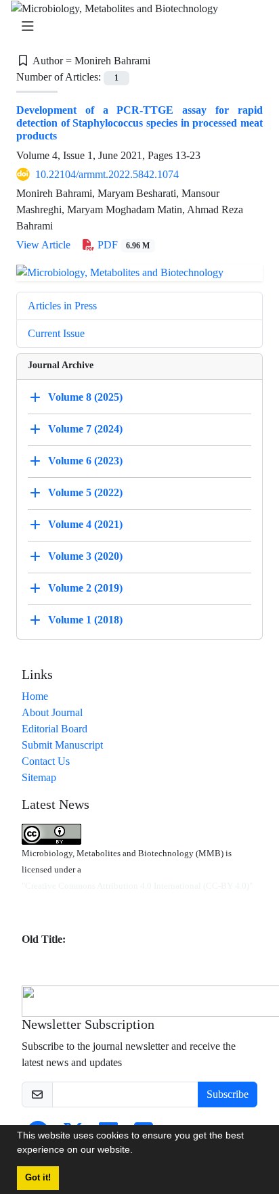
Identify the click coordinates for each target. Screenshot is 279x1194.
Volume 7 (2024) (85, 428)
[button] (137, 1151)
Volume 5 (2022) (85, 492)
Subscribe (228, 1094)
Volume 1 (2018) (85, 619)
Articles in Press (62, 305)
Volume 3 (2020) (85, 556)
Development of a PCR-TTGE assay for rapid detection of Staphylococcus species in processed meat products (139, 123)
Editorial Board (54, 728)
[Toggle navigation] (135, 27)
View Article (43, 244)
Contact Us (46, 761)
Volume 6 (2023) (85, 460)
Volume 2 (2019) (85, 587)
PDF (122, 244)
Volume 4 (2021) (85, 524)
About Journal (52, 712)
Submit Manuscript (62, 744)
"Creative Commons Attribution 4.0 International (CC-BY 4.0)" (137, 886)
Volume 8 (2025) (85, 397)
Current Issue (56, 333)
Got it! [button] (38, 1177)
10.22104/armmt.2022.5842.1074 (107, 174)
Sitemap (39, 777)
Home (35, 696)
